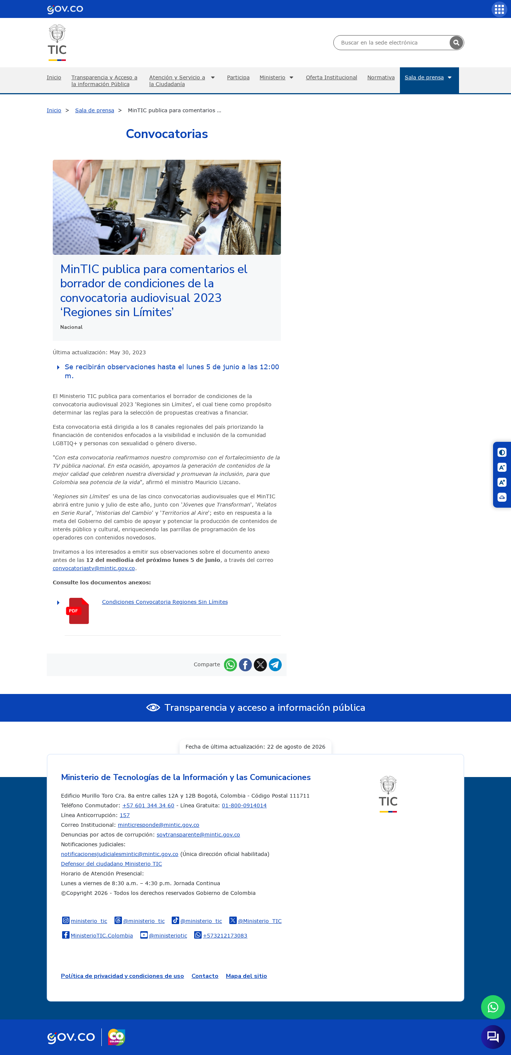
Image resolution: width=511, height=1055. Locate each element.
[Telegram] (275, 664)
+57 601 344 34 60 (148, 805)
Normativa (381, 77)
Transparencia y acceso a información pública (264, 707)
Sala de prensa (424, 77)
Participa (238, 77)
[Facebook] (245, 664)
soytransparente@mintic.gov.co (198, 834)
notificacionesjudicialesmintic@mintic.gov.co (119, 854)
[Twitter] (260, 664)
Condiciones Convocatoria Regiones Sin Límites (165, 602)
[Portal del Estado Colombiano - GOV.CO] (65, 9)
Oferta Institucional (331, 77)
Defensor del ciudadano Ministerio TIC (111, 863)
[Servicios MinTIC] (499, 9)
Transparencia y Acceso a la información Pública (104, 80)
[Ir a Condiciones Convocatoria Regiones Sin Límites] (83, 611)
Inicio (54, 77)
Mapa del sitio (246, 976)
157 (125, 815)
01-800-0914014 (244, 805)
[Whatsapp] (230, 664)
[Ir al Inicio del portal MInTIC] (57, 42)
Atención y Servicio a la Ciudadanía (177, 80)
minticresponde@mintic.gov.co (158, 825)
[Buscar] (456, 42)
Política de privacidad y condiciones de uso (122, 976)
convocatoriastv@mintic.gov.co (94, 568)
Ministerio (272, 77)
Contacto (205, 976)
